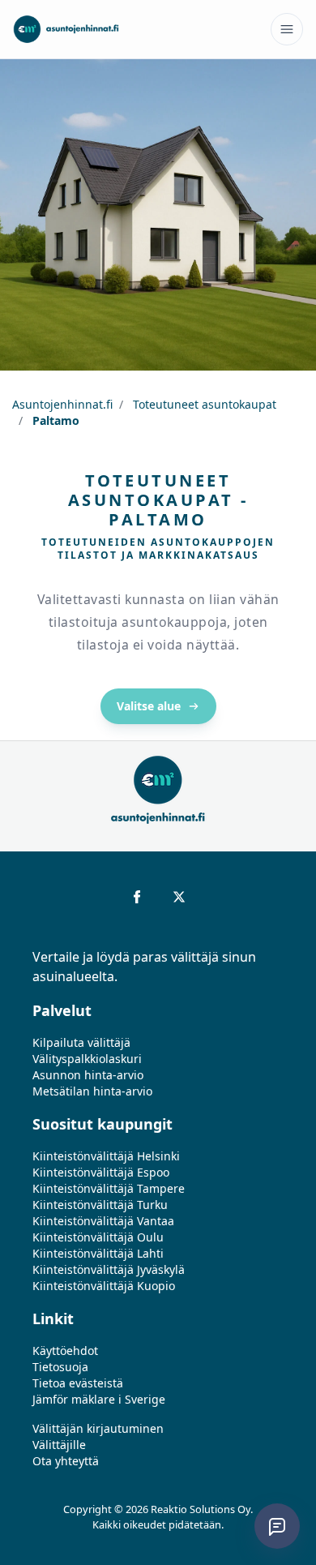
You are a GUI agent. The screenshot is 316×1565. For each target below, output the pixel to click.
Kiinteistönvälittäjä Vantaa (103, 1220)
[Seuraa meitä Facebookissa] (136, 897)
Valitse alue (149, 706)
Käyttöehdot (65, 1350)
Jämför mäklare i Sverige (98, 1399)
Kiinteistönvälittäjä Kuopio (103, 1285)
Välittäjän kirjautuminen (98, 1428)
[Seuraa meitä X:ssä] (179, 897)
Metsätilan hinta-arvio (92, 1091)
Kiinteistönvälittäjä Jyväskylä (108, 1269)
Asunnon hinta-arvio (87, 1075)
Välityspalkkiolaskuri (87, 1058)
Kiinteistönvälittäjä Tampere (108, 1188)
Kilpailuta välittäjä (81, 1042)
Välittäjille (59, 1444)
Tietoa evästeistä (77, 1383)
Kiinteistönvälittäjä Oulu (98, 1237)
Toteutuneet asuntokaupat (203, 404)
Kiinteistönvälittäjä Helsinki (106, 1156)
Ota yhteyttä (65, 1461)
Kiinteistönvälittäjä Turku (100, 1204)
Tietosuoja (60, 1366)
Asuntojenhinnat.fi (62, 404)
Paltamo (54, 420)
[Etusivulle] (66, 29)
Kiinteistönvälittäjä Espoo (100, 1172)
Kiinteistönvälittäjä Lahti (98, 1253)
